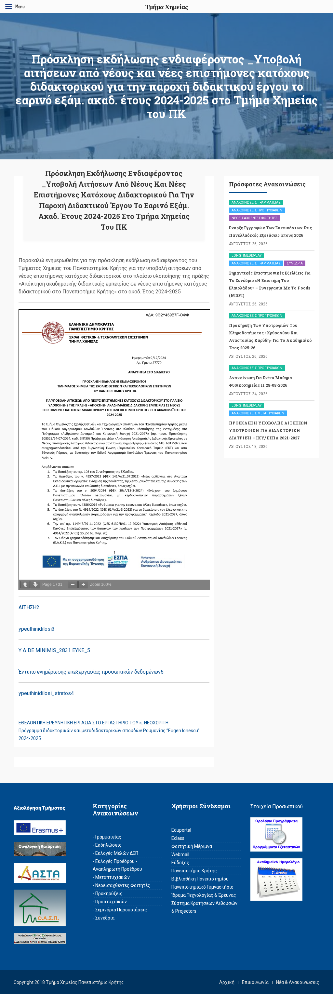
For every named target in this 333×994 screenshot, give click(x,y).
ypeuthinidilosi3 (37, 629)
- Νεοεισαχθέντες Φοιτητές (121, 885)
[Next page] (35, 584)
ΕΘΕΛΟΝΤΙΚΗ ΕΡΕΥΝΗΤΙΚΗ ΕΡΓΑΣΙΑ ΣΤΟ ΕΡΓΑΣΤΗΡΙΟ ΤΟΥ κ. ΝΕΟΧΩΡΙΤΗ (93, 722)
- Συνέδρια (103, 917)
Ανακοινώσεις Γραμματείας (256, 202)
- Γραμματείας (107, 837)
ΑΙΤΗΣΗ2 (29, 607)
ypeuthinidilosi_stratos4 (46, 693)
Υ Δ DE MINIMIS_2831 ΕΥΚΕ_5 (54, 650)
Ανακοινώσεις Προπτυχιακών (257, 210)
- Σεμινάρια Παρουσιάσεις (120, 909)
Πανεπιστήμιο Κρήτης (194, 870)
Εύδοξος (180, 862)
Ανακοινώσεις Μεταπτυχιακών (258, 413)
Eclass (177, 838)
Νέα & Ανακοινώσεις (297, 982)
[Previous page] (25, 584)
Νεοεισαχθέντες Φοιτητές (254, 218)
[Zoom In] (83, 584)
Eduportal (181, 830)
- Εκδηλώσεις (107, 845)
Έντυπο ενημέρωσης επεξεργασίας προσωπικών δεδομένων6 (91, 672)
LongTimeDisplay (246, 255)
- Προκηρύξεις (108, 893)
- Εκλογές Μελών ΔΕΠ (115, 853)
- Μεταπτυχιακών (111, 877)
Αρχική (226, 982)
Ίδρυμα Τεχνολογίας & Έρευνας (203, 895)
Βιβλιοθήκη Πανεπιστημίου (200, 878)
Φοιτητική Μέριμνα (191, 846)
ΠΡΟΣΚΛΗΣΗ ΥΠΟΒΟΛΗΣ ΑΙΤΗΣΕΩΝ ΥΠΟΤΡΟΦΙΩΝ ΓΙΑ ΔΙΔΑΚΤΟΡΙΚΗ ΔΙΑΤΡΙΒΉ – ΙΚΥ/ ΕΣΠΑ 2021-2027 (268, 430)
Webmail (180, 854)
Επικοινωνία (255, 982)
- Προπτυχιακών (110, 901)
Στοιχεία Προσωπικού (276, 806)
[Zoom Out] (73, 584)
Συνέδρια (295, 263)
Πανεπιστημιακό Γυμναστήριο (202, 887)
